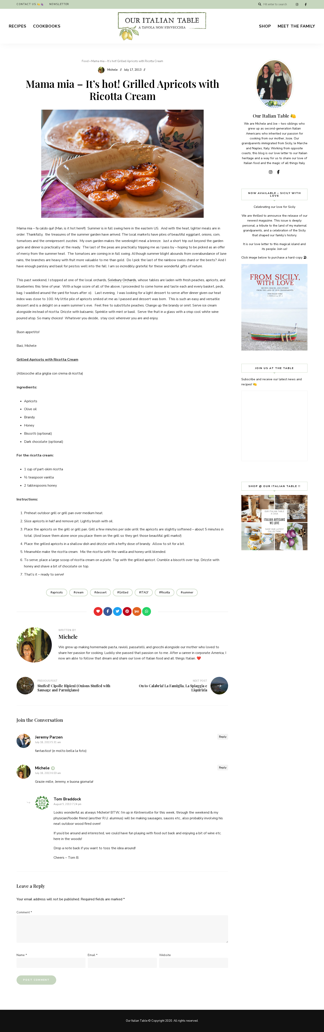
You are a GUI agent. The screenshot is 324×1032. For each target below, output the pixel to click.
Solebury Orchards (122, 280)
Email (92, 955)
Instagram (296, 4)
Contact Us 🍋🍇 (30, 4)
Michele (112, 70)
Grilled (123, 592)
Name (22, 955)
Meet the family (296, 26)
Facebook (305, 4)
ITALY (144, 592)
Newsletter (59, 4)
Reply (222, 736)
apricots (57, 592)
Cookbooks (47, 26)
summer (187, 592)
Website (165, 955)
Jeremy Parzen (49, 737)
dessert (101, 592)
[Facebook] (107, 611)
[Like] (98, 611)
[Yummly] (136, 611)
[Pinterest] (127, 611)
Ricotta (165, 592)
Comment (24, 912)
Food (85, 61)
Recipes (17, 26)
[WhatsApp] (146, 611)
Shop (265, 26)
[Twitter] (117, 611)
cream (79, 592)
